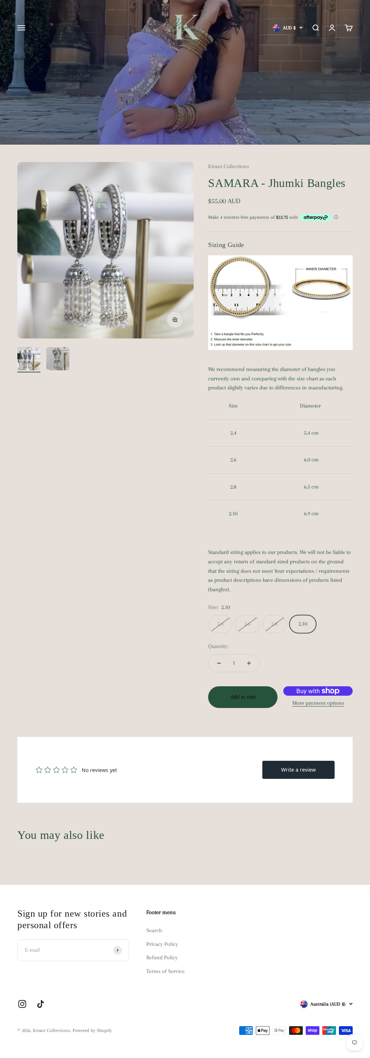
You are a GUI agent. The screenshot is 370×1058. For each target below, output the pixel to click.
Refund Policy (162, 957)
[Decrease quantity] (218, 663)
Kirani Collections (228, 166)
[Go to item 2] (57, 359)
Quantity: (218, 646)
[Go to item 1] (28, 359)
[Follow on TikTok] (41, 1004)
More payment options (318, 703)
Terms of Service (165, 971)
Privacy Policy (162, 944)
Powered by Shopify (92, 1030)
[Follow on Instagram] (22, 1004)
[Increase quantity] (248, 663)
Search (154, 930)
